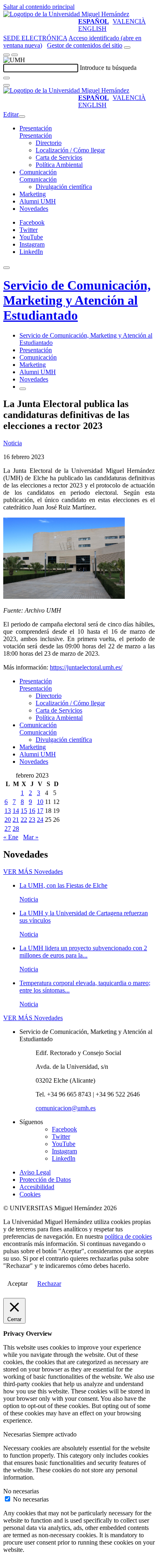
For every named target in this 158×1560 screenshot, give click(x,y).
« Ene (10, 837)
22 (24, 819)
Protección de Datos (45, 1179)
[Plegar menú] (22, 116)
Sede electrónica (35, 38)
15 (24, 810)
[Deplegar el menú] (22, 389)
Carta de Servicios (59, 157)
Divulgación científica (64, 186)
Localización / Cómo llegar (70, 150)
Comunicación (38, 172)
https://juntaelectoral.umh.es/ (86, 667)
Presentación (35, 128)
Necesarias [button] (17, 1434)
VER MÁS (33, 871)
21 (16, 819)
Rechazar (49, 1283)
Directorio (49, 142)
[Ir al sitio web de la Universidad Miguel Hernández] (66, 14)
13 (7, 810)
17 (40, 810)
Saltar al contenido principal (39, 6)
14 (16, 810)
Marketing (32, 194)
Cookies (30, 1194)
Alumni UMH (37, 201)
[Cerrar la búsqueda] (6, 85)
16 (32, 810)
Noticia (12, 443)
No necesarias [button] (21, 1491)
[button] (35, 135)
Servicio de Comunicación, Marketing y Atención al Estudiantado (77, 300)
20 (7, 819)
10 (40, 801)
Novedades (33, 208)
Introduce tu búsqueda (108, 67)
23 (32, 819)
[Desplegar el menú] (14, 55)
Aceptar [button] (17, 1283)
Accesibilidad (36, 1186)
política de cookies (128, 1236)
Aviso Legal (35, 1172)
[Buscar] (6, 78)
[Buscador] (127, 47)
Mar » (30, 837)
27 (7, 828)
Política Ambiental (59, 164)
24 (40, 819)
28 (16, 828)
